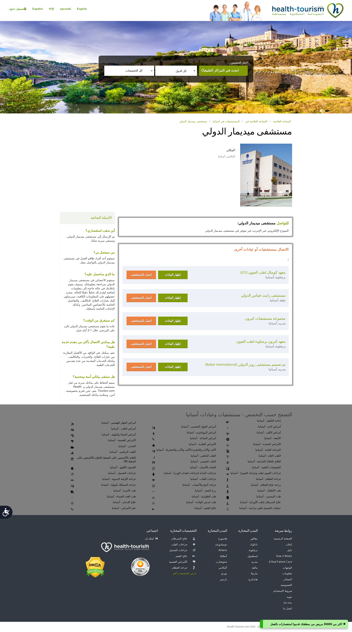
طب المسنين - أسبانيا (268, 496)
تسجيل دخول (16, 8)
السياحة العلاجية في (256, 121)
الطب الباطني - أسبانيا (203, 455)
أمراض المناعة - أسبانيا (203, 438)
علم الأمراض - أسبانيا (124, 508)
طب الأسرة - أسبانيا (124, 490)
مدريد (254, 562)
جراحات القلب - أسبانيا (203, 478)
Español (37, 8)
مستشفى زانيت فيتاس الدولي (263, 295)
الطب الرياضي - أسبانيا (123, 451)
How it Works (284, 556)
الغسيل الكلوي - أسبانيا (123, 467)
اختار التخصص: (239, 62)
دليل (289, 550)
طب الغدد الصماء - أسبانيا (121, 496)
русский (65, 8)
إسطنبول (253, 556)
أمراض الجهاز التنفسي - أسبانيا (198, 426)
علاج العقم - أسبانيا (205, 508)
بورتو (224, 573)
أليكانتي (223, 568)
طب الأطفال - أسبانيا (269, 490)
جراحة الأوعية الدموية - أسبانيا (119, 478)
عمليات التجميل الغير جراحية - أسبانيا (260, 508)
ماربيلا (254, 573)
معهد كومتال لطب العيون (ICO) (263, 272)
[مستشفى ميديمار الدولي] (266, 175)
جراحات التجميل (178, 550)
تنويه (289, 597)
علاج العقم (181, 556)
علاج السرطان (179, 538)
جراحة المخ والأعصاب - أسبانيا (199, 484)
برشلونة (253, 550)
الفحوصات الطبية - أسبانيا (266, 467)
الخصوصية (286, 585)
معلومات (287, 573)
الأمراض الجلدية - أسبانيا (202, 444)
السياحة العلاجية (282, 121)
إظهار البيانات (173, 274)
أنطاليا (223, 556)
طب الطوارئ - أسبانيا (204, 496)
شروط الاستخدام (282, 591)
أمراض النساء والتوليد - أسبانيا (119, 434)
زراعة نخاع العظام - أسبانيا (266, 484)
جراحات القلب (179, 544)
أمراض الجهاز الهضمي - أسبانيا (118, 422)
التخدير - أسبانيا (127, 446)
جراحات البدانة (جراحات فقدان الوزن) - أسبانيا (190, 473)
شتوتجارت (221, 562)
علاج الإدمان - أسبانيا (124, 502)
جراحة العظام (179, 568)
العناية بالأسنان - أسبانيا (203, 467)
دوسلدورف (221, 544)
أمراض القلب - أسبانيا (123, 428)
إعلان (289, 544)
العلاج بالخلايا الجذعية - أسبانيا (264, 461)
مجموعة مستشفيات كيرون (265, 318)
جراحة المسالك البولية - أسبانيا (118, 484)
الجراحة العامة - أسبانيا (268, 449)
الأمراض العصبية (178, 562)
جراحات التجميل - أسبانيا (122, 473)
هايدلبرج (253, 579)
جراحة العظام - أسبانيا (268, 478)
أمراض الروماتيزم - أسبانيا (201, 432)
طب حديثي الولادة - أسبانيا (201, 502)
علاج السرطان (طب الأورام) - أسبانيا (260, 502)
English (82, 8)
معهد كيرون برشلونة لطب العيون (261, 341)
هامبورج (222, 538)
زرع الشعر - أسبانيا (205, 490)
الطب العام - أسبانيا (270, 455)
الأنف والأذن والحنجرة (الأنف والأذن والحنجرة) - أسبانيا (186, 449)
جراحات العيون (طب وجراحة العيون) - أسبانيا (256, 473)
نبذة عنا (288, 602)
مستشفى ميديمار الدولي (193, 121)
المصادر (287, 579)
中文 (51, 8)
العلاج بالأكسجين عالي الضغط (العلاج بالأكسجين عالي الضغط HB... (106, 459)
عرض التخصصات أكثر (185, 573)
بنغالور (254, 538)
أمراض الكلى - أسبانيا (269, 432)
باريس (223, 579)
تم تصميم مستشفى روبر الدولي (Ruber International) (245, 364)
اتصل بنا (287, 608)
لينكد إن (149, 538)
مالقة (255, 568)
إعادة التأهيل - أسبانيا (269, 420)
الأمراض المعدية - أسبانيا (267, 444)
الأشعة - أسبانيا (272, 438)
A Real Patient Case (280, 562)
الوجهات (287, 568)
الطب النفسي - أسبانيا (203, 461)
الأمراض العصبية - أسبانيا (122, 440)
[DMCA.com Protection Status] (95, 567)
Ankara (223, 550)
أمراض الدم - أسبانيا (269, 426)
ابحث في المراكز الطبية (222, 70)
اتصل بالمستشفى (141, 274)
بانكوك (254, 544)
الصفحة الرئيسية (283, 538)
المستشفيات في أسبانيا (226, 121)
